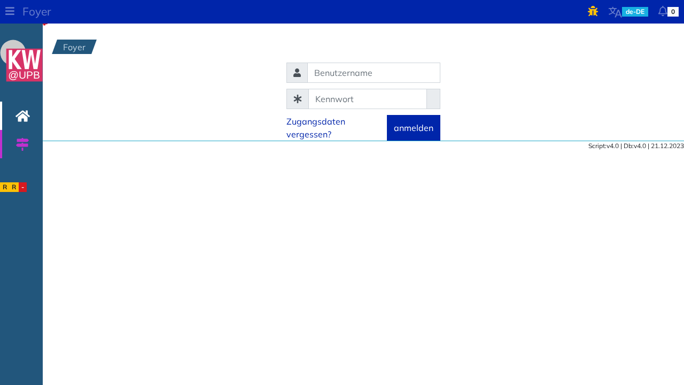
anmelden (413, 127)
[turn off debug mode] (593, 12)
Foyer (36, 11)
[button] (9, 12)
